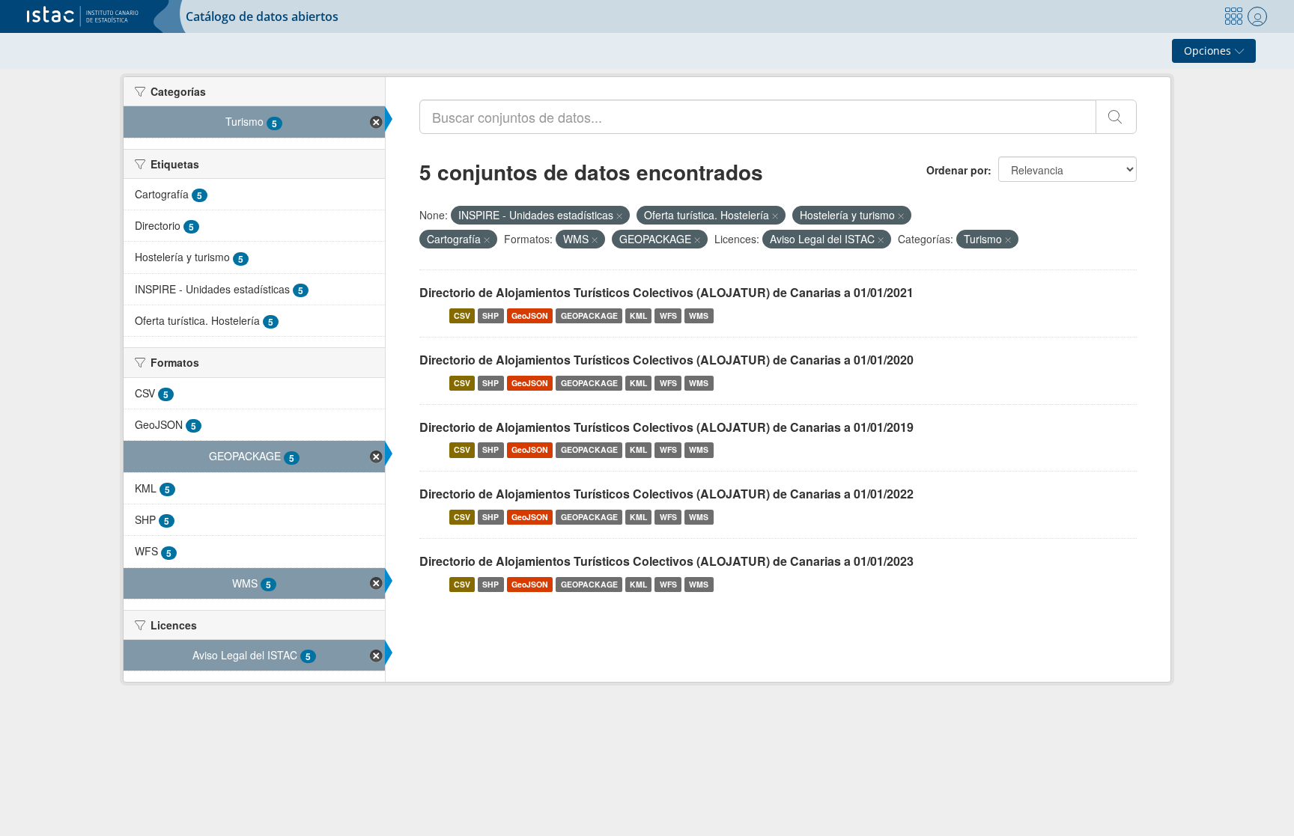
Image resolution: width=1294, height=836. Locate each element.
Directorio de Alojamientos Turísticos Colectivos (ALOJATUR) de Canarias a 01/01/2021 (666, 292)
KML (638, 315)
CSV (462, 315)
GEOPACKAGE (589, 315)
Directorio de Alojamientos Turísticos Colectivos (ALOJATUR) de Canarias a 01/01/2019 (666, 427)
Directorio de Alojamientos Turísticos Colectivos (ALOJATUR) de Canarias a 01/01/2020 (666, 359)
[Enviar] (1116, 117)
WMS (698, 315)
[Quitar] (619, 216)
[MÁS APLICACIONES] (1233, 16)
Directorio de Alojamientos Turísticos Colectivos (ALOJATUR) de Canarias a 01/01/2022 (666, 493)
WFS (668, 315)
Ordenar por (957, 169)
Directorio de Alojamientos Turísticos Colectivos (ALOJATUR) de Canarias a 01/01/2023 (666, 561)
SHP (490, 315)
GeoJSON (529, 315)
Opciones (1209, 50)
